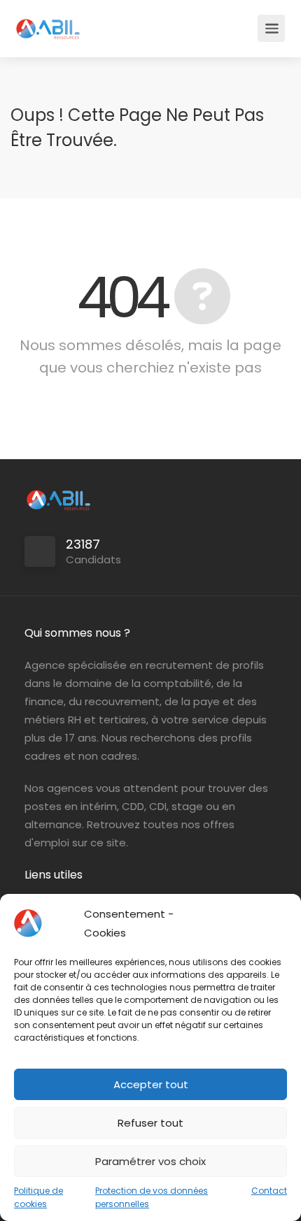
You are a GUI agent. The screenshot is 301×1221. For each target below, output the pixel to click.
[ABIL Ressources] (48, 21)
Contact (269, 1191)
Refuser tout (150, 1122)
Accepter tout (150, 1084)
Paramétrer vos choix (150, 1161)
